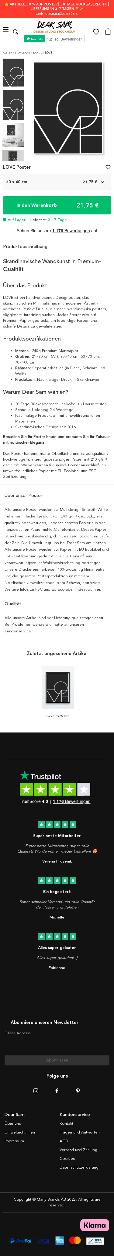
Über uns (13, 1123)
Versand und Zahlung (78, 1149)
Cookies (67, 1158)
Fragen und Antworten (80, 1132)
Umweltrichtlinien (20, 1132)
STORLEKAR (23, 52)
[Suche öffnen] (16, 32)
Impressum (14, 1141)
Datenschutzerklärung (79, 1167)
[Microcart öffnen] (108, 32)
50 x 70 (38, 52)
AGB (64, 1141)
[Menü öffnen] (6, 32)
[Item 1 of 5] (68, 109)
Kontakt (66, 1123)
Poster (7, 52)
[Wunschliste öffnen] (96, 32)
